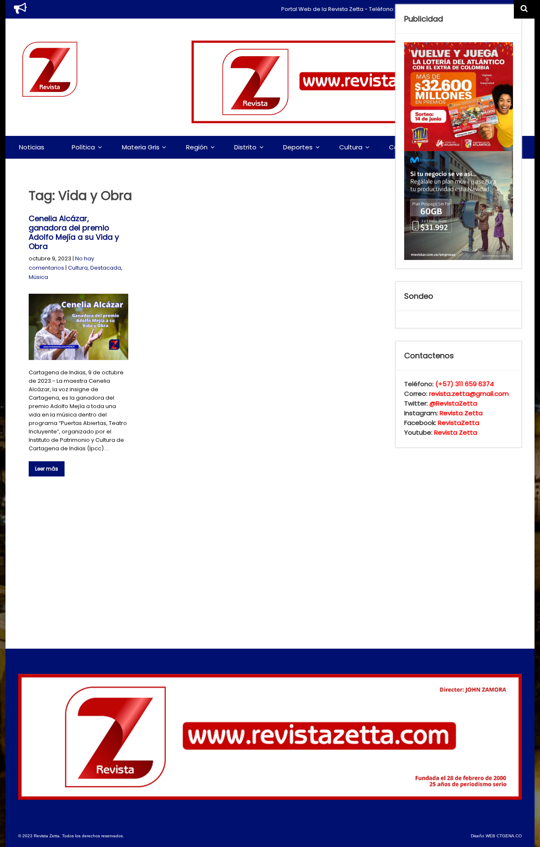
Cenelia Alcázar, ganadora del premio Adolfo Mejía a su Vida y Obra (74, 232)
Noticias (31, 147)
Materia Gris (140, 147)
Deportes (298, 147)
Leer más (46, 468)
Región (197, 147)
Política (83, 147)
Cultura (350, 147)
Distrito (245, 147)
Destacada (105, 268)
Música (38, 277)
